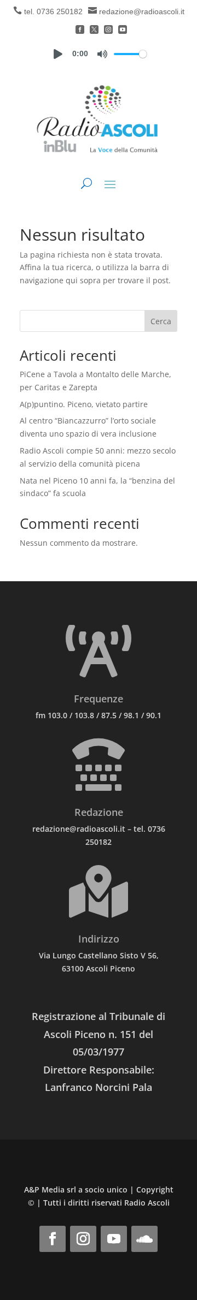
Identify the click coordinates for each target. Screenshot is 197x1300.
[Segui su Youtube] (114, 1239)
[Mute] (102, 54)
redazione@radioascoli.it (141, 11)
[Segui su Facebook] (52, 1239)
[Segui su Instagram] (83, 1239)
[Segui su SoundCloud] (144, 1239)
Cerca (160, 321)
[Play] (58, 54)
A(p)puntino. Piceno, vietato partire (84, 404)
